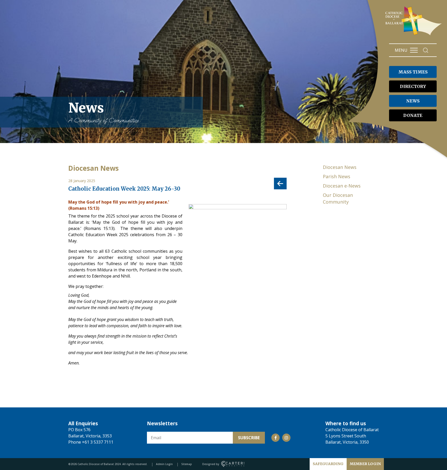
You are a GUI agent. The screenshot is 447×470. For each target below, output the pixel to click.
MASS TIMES (413, 71)
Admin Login (164, 464)
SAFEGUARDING (328, 463)
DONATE (412, 115)
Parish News (336, 176)
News (103, 112)
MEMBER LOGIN (365, 463)
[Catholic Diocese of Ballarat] (414, 35)
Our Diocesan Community (338, 198)
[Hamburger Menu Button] (413, 50)
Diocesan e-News (342, 186)
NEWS (413, 100)
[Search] (425, 50)
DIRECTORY (413, 86)
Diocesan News (339, 167)
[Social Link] (275, 438)
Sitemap (186, 464)
